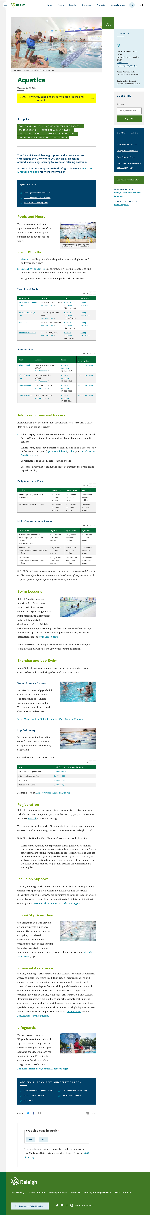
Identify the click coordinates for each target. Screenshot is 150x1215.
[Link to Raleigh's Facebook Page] (67, 1205)
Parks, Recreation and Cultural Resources (127, 194)
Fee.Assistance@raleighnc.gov (33, 1015)
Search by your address (33, 269)
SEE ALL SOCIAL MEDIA (84, 1205)
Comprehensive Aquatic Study (75, 1090)
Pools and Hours (29, 126)
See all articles (126, 168)
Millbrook (62, 451)
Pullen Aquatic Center (27, 333)
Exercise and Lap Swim (56, 130)
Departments (118, 4)
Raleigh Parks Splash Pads (127, 151)
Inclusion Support (30, 133)
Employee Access (58, 1192)
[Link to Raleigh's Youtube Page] (62, 1205)
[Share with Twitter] (28, 1113)
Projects (100, 4)
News (61, 4)
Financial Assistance (32, 137)
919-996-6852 (122, 63)
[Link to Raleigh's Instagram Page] (71, 1205)
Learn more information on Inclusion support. (57, 903)
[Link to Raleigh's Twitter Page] (57, 1205)
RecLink (32, 818)
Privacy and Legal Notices (97, 1192)
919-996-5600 (60, 771)
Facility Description (85, 365)
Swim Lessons (27, 130)
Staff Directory (123, 1192)
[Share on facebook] (33, 1113)
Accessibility (17, 1192)
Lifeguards (57, 137)
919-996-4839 (74, 1011)
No (43, 1139)
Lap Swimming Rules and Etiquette (53, 792)
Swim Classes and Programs (36, 203)
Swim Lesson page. (48, 636)
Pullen (71, 451)
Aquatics (120, 104)
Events (72, 4)
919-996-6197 (59, 785)
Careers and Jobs (37, 1192)
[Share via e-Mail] (39, 1113)
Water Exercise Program (127, 144)
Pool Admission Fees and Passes (37, 198)
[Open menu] (5, 5)
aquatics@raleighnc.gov (127, 66)
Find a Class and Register (34, 1095)
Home (49, 4)
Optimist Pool (24, 323)
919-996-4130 (59, 776)
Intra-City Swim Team (61, 133)
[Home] (18, 5)
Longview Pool (25, 385)
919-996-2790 (59, 780)
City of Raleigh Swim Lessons (129, 163)
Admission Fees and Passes (63, 126)
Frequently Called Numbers (31, 1206)
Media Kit (76, 1192)
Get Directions (47, 305)
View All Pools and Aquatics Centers (38, 1090)
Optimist (51, 451)
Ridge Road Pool (25, 395)
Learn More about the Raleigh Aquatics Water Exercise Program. (50, 719)
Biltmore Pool (24, 365)
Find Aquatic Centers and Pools (37, 193)
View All (25, 259)
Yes (30, 1139)
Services (86, 4)
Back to (128, 180)
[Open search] (132, 5)
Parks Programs (121, 205)
